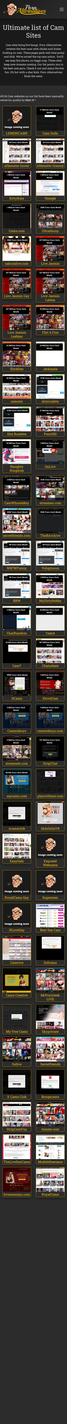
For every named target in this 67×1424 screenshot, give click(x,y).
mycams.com (17, 796)
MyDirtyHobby (50, 601)
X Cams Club (17, 1097)
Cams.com (17, 231)
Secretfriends (50, 1064)
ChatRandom (17, 633)
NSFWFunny (17, 568)
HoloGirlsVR (50, 828)
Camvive (16, 962)
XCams (16, 698)
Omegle (50, 198)
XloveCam (50, 698)
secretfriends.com (16, 535)
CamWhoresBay (16, 503)
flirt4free (16, 369)
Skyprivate (50, 1031)
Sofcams (50, 962)
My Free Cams (17, 1031)
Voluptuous (50, 568)
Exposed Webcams (50, 863)
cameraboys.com (50, 731)
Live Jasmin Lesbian (16, 334)
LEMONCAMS (16, 133)
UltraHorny (50, 231)
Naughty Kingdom (17, 468)
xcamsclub (17, 828)
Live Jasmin (50, 263)
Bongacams (50, 1097)
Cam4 (50, 633)
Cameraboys (16, 731)
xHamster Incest (16, 166)
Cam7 (16, 666)
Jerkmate (50, 369)
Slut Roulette (17, 434)
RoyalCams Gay (17, 897)
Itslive (16, 1064)
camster (17, 401)
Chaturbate (50, 666)
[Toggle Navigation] (61, 9)
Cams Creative (17, 995)
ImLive (50, 466)
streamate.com (17, 763)
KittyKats (16, 198)
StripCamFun (17, 1129)
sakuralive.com (16, 263)
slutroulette (50, 401)
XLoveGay (17, 930)
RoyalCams (50, 1194)
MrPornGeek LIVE (50, 997)
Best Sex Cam (50, 930)
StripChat (50, 763)
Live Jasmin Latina (50, 298)
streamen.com (50, 503)
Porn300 (50, 434)
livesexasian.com (17, 1194)
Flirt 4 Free (50, 332)
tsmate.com (50, 1129)
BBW (17, 601)
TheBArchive (50, 535)
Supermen (50, 897)
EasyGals (17, 861)
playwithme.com (50, 796)
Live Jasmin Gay (16, 296)
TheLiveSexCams (16, 1162)
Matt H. (29, 100)
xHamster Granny (50, 166)
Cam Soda (50, 133)
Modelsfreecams (50, 1162)
